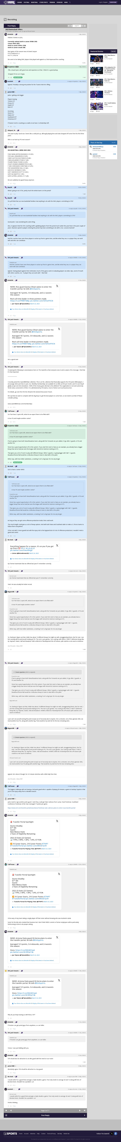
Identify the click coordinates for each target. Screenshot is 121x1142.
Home (20, 1133)
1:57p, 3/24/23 (82, 477)
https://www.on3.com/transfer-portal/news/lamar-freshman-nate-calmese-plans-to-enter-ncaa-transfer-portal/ (41, 808)
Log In (100, 2)
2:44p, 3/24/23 (82, 571)
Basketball (34, 2)
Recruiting (12, 19)
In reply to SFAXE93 (72, 257)
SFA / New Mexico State (109, 56)
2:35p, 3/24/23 (82, 539)
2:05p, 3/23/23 (82, 147)
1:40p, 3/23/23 (82, 66)
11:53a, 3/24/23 (82, 366)
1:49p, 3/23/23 (82, 130)
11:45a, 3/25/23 (82, 1032)
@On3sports (35, 289)
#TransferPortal (17, 846)
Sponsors (60, 2)
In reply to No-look (73, 571)
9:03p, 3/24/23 (82, 798)
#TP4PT (45, 844)
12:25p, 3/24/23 (82, 425)
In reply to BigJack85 (73, 663)
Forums (19, 2)
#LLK (32, 548)
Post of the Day (96, 143)
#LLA (28, 548)
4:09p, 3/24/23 (82, 728)
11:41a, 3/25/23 (82, 1022)
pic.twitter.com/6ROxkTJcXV (35, 846)
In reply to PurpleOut (73, 81)
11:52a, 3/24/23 (82, 319)
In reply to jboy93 (73, 208)
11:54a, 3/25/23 (82, 1055)
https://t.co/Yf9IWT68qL (20, 301)
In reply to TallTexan (72, 425)
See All (113, 51)
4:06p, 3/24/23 (82, 663)
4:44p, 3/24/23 (82, 786)
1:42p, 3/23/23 (82, 81)
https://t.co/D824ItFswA (25, 950)
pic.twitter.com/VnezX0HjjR (21, 550)
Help (38, 1133)
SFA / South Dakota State (110, 103)
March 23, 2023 (35, 304)
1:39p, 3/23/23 (82, 34)
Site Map (59, 1133)
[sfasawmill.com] (10, 2)
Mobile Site (66, 1133)
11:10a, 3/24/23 (82, 280)
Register (105, 2)
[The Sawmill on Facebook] (115, 1133)
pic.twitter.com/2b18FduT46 (21, 952)
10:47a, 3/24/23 (82, 208)
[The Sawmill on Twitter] (111, 1133)
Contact (43, 1133)
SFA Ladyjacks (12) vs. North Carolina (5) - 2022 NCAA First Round (109, 69)
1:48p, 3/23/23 (82, 92)
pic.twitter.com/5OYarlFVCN (41, 301)
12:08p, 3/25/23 (82, 1076)
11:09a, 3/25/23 (82, 970)
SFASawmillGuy (98, 147)
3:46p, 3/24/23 (82, 591)
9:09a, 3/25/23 (82, 931)
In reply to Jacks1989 (72, 1076)
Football (26, 2)
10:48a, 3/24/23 (82, 235)
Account (26, 1133)
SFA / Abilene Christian (108, 91)
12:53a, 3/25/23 (82, 864)
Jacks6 (96, 155)
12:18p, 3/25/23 (82, 1089)
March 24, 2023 (34, 553)
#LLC (23, 548)
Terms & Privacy (51, 1133)
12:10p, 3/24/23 (82, 411)
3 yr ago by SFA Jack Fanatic (28, 31)
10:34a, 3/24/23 (82, 198)
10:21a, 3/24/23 (82, 187)
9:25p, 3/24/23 (82, 815)
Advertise (32, 1133)
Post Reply (12, 26)
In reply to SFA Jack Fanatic (71, 728)
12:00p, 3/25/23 (82, 1066)
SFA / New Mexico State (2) (109, 80)
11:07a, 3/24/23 (82, 257)
